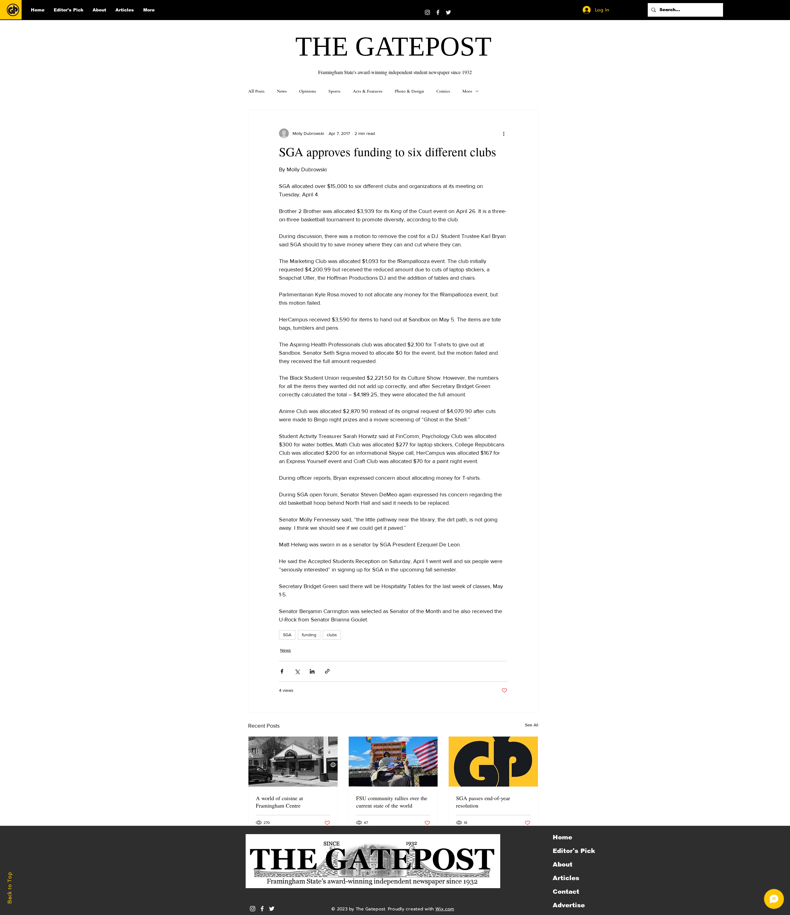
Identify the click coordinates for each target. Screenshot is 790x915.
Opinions (307, 91)
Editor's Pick (574, 850)
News (282, 91)
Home (562, 837)
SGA (287, 634)
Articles (566, 878)
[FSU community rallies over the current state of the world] (393, 762)
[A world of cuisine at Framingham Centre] (293, 762)
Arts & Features (367, 91)
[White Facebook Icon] (262, 908)
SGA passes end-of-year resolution (483, 801)
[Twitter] (448, 12)
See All (531, 724)
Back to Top (9, 888)
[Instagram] (427, 12)
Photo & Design (409, 91)
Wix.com (444, 909)
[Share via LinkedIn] (312, 671)
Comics (443, 91)
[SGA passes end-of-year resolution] (493, 762)
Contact (566, 891)
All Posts (256, 91)
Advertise (569, 905)
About (562, 864)
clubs (332, 634)
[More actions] (503, 133)
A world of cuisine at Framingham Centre (279, 801)
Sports (334, 91)
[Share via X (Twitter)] (297, 671)
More (467, 91)
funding (309, 634)
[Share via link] (327, 671)
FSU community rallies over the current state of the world (391, 801)
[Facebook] (437, 12)
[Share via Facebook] (282, 671)
